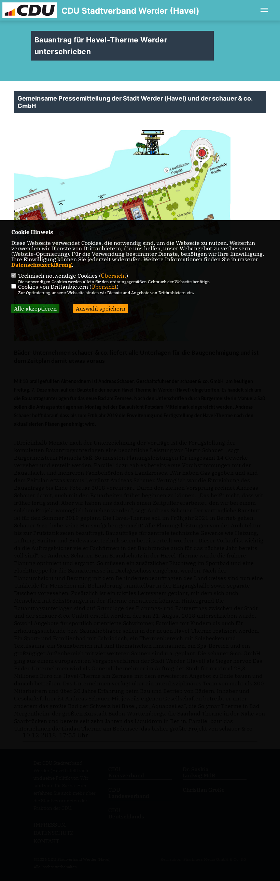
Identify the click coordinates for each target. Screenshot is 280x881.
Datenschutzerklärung (41, 264)
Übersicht (113, 275)
